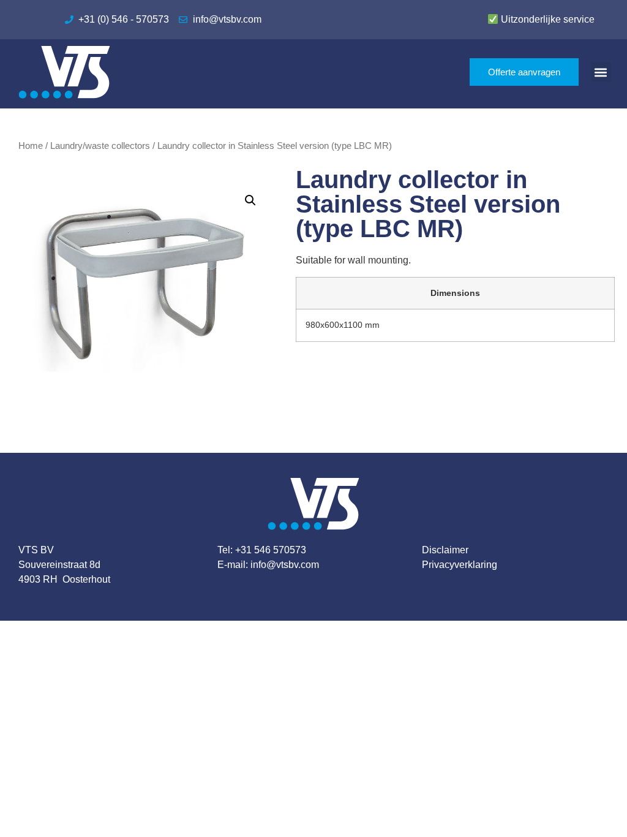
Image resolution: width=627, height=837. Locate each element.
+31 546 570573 (270, 550)
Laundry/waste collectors (100, 146)
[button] (601, 72)
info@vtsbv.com (284, 564)
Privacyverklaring (459, 564)
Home (30, 146)
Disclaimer (445, 550)
